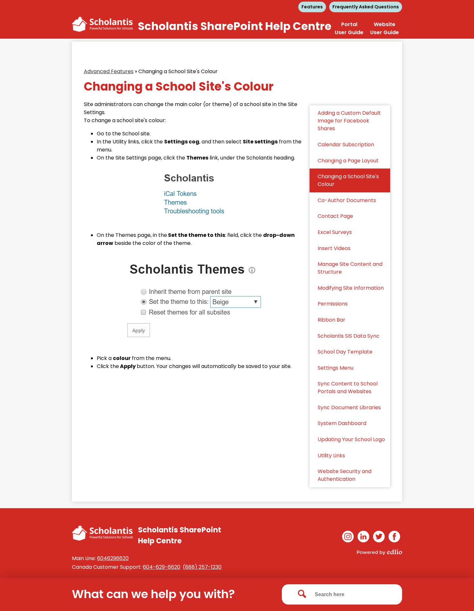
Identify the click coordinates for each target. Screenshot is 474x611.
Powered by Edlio (379, 552)
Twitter (379, 536)
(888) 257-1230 (202, 567)
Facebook (394, 536)
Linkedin (363, 536)
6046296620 (113, 558)
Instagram (348, 536)
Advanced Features (108, 71)
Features (312, 7)
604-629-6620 (161, 567)
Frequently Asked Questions (365, 7)
